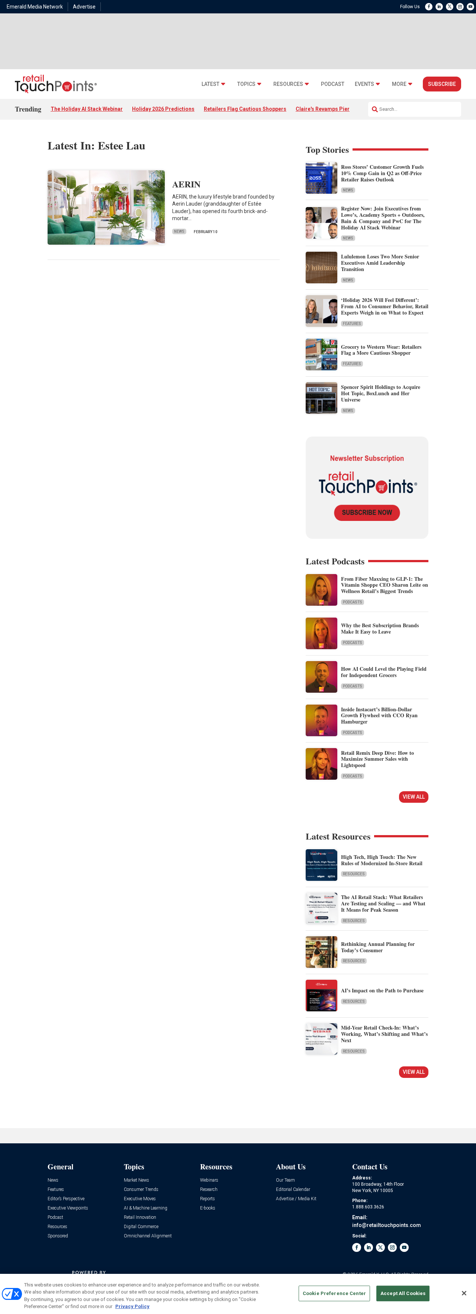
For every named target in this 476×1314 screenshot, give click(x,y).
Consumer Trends (141, 1189)
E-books (207, 1208)
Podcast (332, 84)
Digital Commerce (141, 1226)
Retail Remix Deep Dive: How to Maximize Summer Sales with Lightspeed (377, 759)
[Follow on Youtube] (470, 6)
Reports (207, 1199)
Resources (288, 84)
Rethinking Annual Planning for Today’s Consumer (378, 947)
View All (414, 797)
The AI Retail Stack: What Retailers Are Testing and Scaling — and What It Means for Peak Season (383, 903)
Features (352, 324)
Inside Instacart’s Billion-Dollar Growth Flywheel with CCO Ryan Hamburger (379, 715)
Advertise (84, 6)
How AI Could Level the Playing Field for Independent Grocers (384, 672)
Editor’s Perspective (66, 1199)
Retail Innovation (140, 1217)
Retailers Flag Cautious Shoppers (245, 109)
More (399, 84)
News (179, 231)
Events (364, 84)
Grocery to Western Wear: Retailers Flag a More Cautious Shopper (381, 350)
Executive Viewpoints (68, 1208)
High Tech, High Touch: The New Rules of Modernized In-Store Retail (381, 860)
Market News (136, 1180)
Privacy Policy (132, 1306)
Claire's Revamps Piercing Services (339, 109)
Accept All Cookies (402, 1293)
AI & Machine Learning (145, 1208)
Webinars (209, 1180)
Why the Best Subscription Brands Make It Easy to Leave (380, 628)
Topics (246, 84)
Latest (210, 84)
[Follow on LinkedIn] (439, 6)
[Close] (464, 1293)
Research (209, 1189)
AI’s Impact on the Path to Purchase (382, 990)
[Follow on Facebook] (428, 6)
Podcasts (352, 602)
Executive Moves (140, 1199)
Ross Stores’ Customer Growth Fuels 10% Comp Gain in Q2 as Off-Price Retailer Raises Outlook (382, 173)
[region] (238, 1294)
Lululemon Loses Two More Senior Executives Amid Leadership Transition (380, 262)
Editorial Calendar (293, 1189)
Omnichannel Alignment (148, 1236)
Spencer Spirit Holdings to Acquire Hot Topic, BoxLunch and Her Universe (380, 393)
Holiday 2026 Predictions (163, 109)
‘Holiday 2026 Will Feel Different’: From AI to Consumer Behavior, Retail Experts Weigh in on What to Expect (384, 306)
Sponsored (58, 1236)
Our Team (285, 1180)
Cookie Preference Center (334, 1293)
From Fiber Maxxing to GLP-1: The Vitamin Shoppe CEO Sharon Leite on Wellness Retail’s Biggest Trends (384, 585)
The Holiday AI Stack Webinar (87, 109)
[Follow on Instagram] (460, 6)
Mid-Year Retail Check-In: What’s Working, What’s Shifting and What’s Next (384, 1034)
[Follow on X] (449, 6)
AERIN (186, 183)
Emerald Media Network (35, 6)
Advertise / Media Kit (296, 1199)
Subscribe (442, 84)
